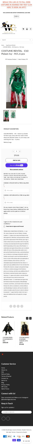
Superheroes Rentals (10, 45)
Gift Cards (4, 387)
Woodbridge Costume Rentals (13, 430)
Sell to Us (4, 380)
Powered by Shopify (21, 432)
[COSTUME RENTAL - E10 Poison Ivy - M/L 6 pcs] (16, 86)
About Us (4, 370)
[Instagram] (8, 418)
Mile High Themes (10, 432)
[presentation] (27, 318)
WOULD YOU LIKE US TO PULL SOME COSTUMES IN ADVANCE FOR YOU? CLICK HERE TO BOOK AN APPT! (16, 5)
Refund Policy (5, 374)
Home (2, 45)
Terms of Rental (6, 376)
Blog (2, 383)
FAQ (2, 372)
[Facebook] (3, 418)
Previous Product (11, 59)
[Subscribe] (29, 412)
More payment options (16, 169)
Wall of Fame (5, 389)
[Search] (30, 39)
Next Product (22, 59)
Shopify (24, 430)
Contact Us (4, 378)
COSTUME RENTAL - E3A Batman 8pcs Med (8, 339)
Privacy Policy (5, 385)
